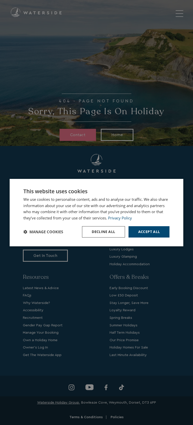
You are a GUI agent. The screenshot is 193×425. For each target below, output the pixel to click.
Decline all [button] (103, 231)
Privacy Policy (120, 217)
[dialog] (96, 212)
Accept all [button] (149, 231)
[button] (43, 232)
